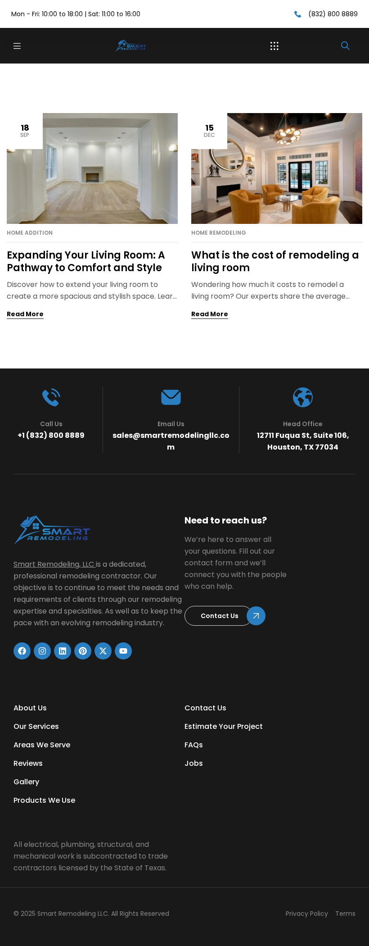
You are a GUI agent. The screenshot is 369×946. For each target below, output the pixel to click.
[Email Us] (171, 397)
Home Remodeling (218, 233)
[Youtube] (123, 650)
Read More (25, 313)
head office (303, 423)
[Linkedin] (62, 650)
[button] (274, 46)
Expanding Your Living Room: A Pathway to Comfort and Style (86, 261)
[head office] (303, 397)
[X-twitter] (103, 650)
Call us (51, 423)
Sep (24, 130)
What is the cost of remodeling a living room (275, 261)
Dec (209, 130)
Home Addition (30, 233)
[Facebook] (22, 650)
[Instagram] (42, 650)
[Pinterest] (82, 650)
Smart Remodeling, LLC (54, 564)
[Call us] (51, 397)
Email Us (171, 423)
